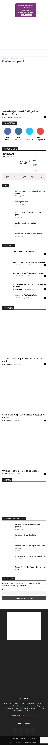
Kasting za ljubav (21, 202)
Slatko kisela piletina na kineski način (28, 234)
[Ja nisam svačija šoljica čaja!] (7, 227)
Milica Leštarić (7, 117)
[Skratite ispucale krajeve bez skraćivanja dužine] (7, 195)
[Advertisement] (24, 25)
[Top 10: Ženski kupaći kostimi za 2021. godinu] (7, 216)
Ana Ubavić (16, 254)
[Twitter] (27, 730)
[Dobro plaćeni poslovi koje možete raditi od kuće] (7, 550)
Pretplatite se (40, 128)
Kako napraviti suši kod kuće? (26, 535)
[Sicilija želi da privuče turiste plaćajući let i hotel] (24, 390)
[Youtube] (33, 730)
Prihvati (26, 15)
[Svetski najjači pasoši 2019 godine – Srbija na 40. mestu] (24, 87)
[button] (3, 53)
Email (4, 589)
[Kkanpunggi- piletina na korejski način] (6, 265)
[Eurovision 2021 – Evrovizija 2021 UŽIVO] (7, 560)
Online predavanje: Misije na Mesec (20, 471)
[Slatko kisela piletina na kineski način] (7, 238)
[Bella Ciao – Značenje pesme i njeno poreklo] (7, 528)
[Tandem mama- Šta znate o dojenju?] (6, 276)
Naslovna (5, 58)
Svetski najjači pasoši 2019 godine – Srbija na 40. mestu (21, 112)
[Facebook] (15, 730)
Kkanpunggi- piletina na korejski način (29, 262)
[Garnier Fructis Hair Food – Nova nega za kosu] (7, 571)
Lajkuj (8, 128)
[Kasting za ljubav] (7, 206)
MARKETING (24, 738)
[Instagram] (21, 730)
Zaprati (18, 128)
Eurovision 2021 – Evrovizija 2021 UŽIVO (30, 556)
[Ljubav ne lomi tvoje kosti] (6, 254)
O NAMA (33, 738)
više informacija (28, 12)
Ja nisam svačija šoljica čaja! (26, 223)
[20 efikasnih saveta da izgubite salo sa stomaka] (6, 287)
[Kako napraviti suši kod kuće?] (7, 539)
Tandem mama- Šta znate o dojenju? (28, 273)
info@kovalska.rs (31, 715)
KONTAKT (16, 738)
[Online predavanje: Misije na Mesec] (24, 446)
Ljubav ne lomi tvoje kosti (23, 251)
